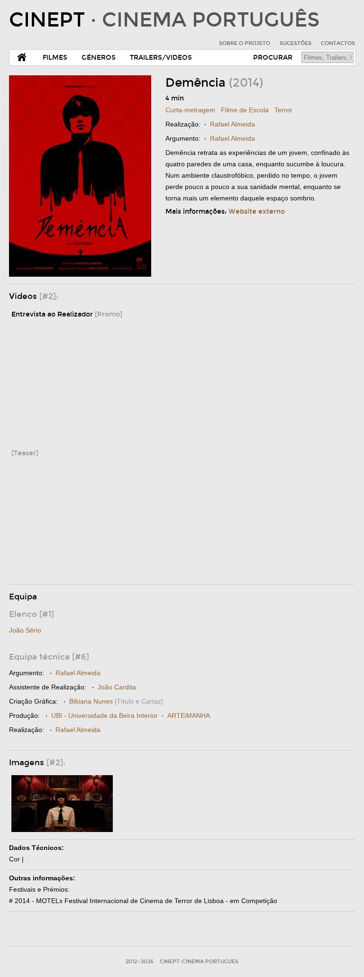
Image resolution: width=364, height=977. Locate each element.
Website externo (256, 212)
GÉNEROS (99, 58)
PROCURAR (272, 58)
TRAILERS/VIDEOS (161, 58)
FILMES (55, 58)
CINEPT (164, 20)
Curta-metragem (190, 110)
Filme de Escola (245, 110)
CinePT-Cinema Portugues (199, 962)
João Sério (25, 630)
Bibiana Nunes (91, 701)
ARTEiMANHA (188, 715)
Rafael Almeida (232, 124)
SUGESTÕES (295, 43)
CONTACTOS (338, 43)
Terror (283, 110)
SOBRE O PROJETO (244, 43)
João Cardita (117, 687)
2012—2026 (140, 962)
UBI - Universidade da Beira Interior (104, 715)
